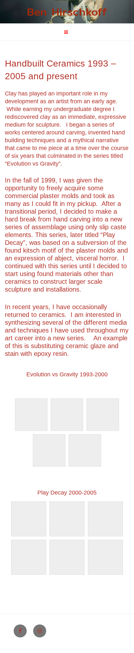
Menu (70, 32)
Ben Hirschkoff (67, 11)
